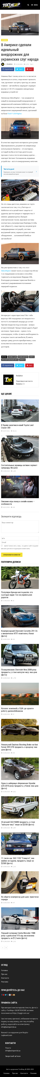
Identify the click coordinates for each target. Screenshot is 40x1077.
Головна (4, 970)
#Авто (32, 357)
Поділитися (8, 69)
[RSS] (12, 995)
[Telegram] (10, 995)
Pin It (30, 69)
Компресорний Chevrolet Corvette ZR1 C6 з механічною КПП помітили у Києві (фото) (19, 633)
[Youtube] (4, 995)
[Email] (14, 995)
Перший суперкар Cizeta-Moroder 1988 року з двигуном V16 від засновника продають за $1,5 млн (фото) (18, 935)
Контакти (5, 978)
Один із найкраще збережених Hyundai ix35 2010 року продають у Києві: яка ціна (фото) (19, 786)
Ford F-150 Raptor (15, 113)
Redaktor (10, 64)
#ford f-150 (12, 357)
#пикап (22, 360)
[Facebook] (2, 995)
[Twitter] (6, 995)
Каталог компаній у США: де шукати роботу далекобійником (17, 709)
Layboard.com (6, 1035)
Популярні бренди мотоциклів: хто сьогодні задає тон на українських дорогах (17, 595)
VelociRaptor (6, 271)
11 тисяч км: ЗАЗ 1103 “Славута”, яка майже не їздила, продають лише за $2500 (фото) (17, 861)
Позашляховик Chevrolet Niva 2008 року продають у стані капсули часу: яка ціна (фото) (19, 672)
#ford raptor (23, 357)
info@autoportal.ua (8, 1027)
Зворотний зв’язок (13, 1056)
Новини (4, 40)
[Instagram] (8, 995)
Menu (36, 5)
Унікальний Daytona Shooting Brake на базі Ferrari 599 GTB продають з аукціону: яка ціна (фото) (19, 747)
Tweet (21, 69)
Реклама (4, 982)
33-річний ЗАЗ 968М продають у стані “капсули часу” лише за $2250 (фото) (18, 823)
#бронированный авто (10, 360)
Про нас (4, 974)
